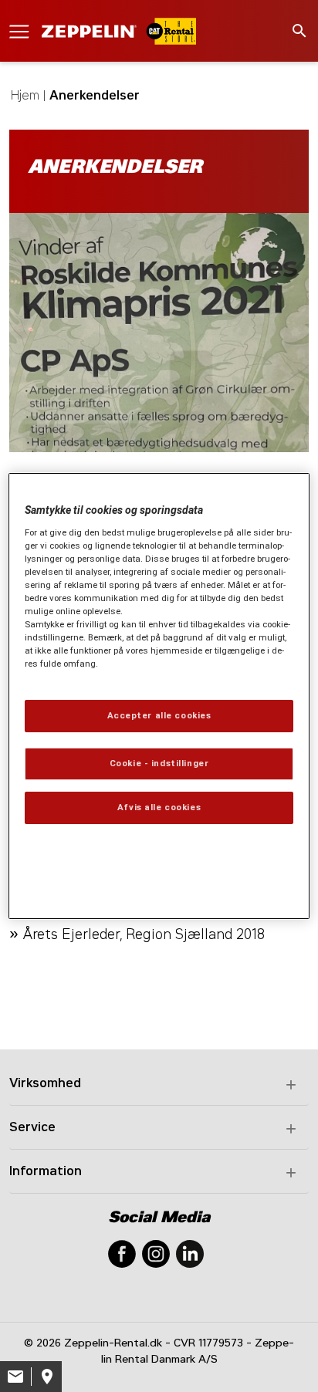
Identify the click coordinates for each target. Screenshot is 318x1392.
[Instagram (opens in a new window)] (156, 1252)
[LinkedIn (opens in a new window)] (190, 1252)
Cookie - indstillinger (159, 763)
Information (45, 1171)
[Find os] (46, 1376)
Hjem (25, 95)
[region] (159, 696)
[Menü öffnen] (19, 30)
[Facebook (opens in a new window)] (122, 1252)
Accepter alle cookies (159, 715)
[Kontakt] (15, 1376)
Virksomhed (45, 1083)
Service (32, 1127)
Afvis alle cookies (159, 807)
